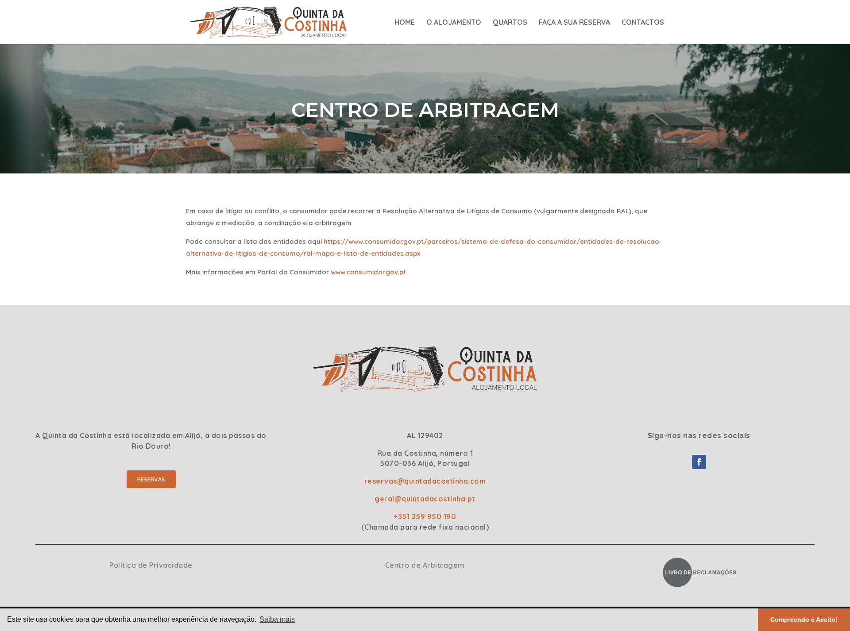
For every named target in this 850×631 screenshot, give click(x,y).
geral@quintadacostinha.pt (425, 498)
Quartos (510, 23)
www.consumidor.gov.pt (368, 272)
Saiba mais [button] (277, 619)
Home (404, 23)
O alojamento (453, 23)
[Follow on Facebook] (699, 462)
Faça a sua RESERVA (574, 23)
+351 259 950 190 (425, 516)
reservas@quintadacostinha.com (425, 481)
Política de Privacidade (151, 565)
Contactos (643, 23)
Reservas (151, 479)
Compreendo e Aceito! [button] (804, 619)
